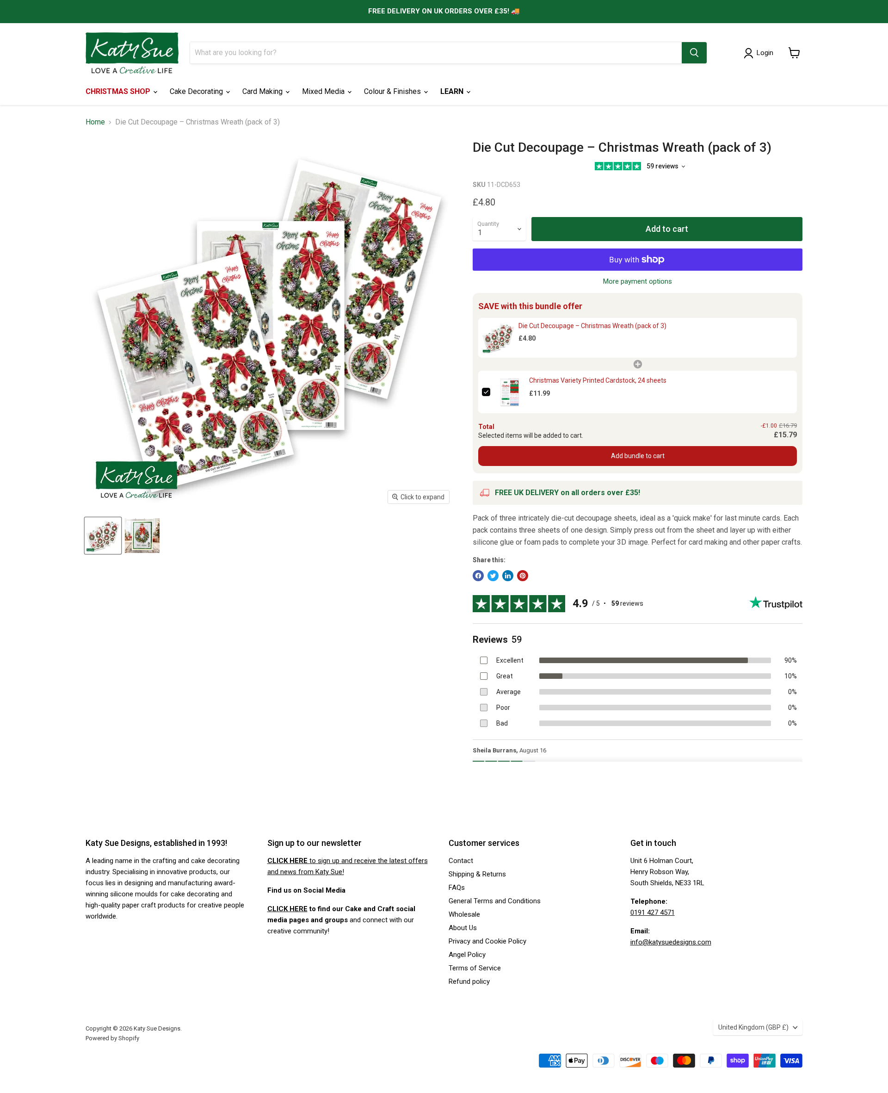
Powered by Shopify (112, 1038)
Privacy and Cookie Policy (487, 941)
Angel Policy (467, 954)
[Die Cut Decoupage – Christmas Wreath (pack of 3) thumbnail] (103, 535)
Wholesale (464, 914)
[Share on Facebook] (478, 575)
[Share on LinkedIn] (507, 575)
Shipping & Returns (477, 874)
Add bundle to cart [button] (638, 456)
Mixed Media (324, 91)
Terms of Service (475, 968)
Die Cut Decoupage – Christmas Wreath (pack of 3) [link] (592, 325)
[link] (498, 338)
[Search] (694, 52)
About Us (463, 928)
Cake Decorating (197, 91)
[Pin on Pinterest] (522, 575)
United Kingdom (753, 1027)
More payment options (637, 282)
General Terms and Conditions (495, 901)
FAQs (457, 887)
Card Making (263, 91)
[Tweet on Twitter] (493, 575)
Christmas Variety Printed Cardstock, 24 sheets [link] (597, 380)
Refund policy (469, 981)
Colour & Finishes (393, 91)
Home (95, 122)
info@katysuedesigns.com (670, 942)
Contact (461, 861)
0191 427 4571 (652, 912)
